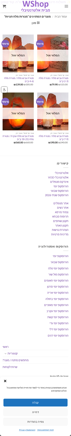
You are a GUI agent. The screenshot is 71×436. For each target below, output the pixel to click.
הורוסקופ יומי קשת (57, 317)
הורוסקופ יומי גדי (58, 323)
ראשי (6, 346)
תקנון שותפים (60, 221)
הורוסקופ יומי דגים (58, 335)
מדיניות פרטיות (59, 234)
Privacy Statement (27, 430)
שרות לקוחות (10, 366)
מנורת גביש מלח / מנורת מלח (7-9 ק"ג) (53, 138)
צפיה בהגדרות (35, 421)
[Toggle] (5, 353)
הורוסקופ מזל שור (58, 274)
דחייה (35, 412)
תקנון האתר (61, 225)
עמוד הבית (61, 16)
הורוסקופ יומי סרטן (57, 286)
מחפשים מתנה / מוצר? (16, 360)
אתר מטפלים (60, 203)
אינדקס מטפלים (59, 181)
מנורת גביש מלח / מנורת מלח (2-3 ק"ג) (53, 80)
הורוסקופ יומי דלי (58, 329)
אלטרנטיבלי (61, 172)
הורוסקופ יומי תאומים (56, 280)
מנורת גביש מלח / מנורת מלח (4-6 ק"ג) (19, 80)
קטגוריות (13, 353)
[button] (5, 381)
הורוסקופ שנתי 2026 (56, 195)
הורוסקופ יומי (60, 186)
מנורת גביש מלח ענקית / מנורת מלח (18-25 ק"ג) (18, 138)
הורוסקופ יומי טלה (58, 268)
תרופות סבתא (60, 216)
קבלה (35, 402)
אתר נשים (62, 207)
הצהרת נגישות (60, 229)
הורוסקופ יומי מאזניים (56, 305)
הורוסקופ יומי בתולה (56, 298)
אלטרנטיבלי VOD (58, 177)
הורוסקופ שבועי (59, 190)
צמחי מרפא (61, 212)
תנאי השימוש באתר (45, 430)
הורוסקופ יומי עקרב (57, 311)
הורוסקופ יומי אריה (57, 292)
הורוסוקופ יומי (60, 256)
